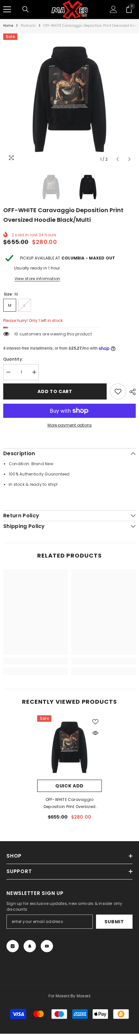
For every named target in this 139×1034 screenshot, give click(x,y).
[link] (35, 660)
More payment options (70, 425)
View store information (37, 278)
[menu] (7, 9)
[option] (69, 99)
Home (8, 25)
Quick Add (69, 786)
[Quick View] (95, 733)
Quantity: (13, 359)
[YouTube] (47, 946)
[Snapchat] (30, 946)
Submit (114, 921)
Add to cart (54, 391)
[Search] (25, 9)
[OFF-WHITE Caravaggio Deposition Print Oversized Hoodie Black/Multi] (69, 747)
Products (28, 25)
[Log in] (113, 9)
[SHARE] (131, 392)
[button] (117, 159)
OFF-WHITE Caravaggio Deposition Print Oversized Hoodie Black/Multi (69, 803)
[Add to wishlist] (118, 391)
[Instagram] (12, 946)
